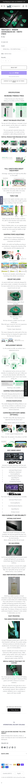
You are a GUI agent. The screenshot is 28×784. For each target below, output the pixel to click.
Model (3, 46)
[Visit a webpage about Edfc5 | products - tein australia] (14, 460)
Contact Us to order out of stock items (14, 81)
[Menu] (1, 6)
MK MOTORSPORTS (9, 777)
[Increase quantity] (8, 60)
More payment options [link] (14, 76)
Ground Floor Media (21, 777)
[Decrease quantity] (2, 60)
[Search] (5, 6)
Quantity (3, 57)
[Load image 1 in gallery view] (14, 18)
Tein (4, 37)
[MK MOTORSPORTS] (14, 6)
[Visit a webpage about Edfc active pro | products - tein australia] (14, 491)
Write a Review (16, 710)
